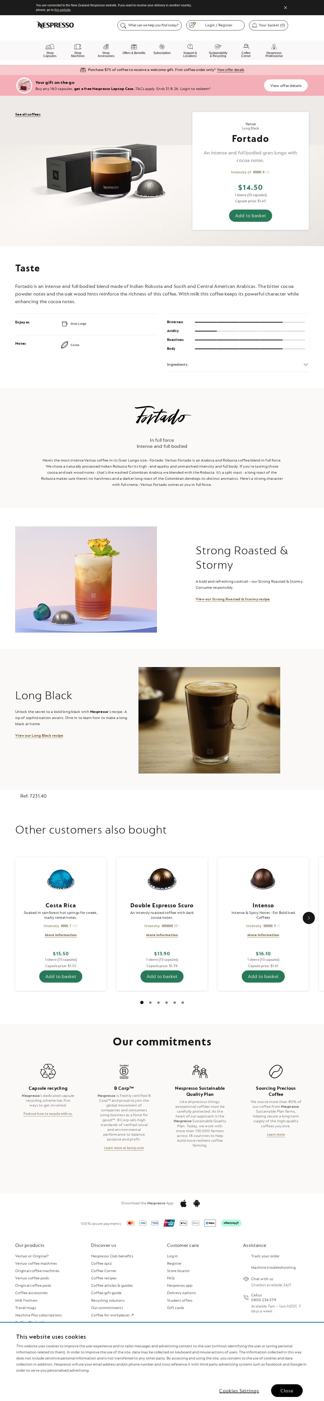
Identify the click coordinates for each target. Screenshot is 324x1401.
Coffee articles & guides (112, 1285)
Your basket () (273, 25)
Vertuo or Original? (32, 1256)
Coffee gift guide (106, 1293)
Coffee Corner (103, 1270)
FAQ (170, 1278)
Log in (172, 1256)
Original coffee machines (37, 1270)
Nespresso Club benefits (112, 1256)
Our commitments (107, 1307)
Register (174, 1263)
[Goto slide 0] (141, 1002)
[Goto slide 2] (158, 1002)
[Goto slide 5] (183, 1002)
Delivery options (181, 1293)
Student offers (180, 1300)
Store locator (178, 1270)
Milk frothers (26, 1300)
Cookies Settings (239, 1391)
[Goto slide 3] (167, 1002)
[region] (162, 1362)
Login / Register (219, 25)
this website (62, 10)
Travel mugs (25, 1307)
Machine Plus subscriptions (38, 1315)
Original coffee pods (33, 1285)
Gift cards (175, 1307)
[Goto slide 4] (175, 1002)
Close (286, 1391)
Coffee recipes (104, 1278)
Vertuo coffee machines (36, 1263)
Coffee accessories (31, 1293)
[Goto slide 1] (150, 1002)
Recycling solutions (108, 1300)
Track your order (265, 1256)
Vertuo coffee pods (32, 1278)
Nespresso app (179, 1285)
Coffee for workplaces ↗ (112, 1315)
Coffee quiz (101, 1263)
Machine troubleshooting (273, 1267)
